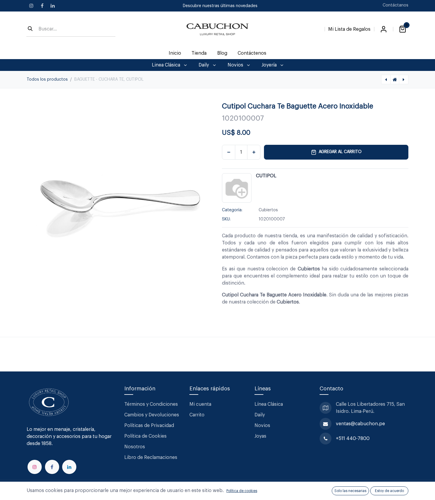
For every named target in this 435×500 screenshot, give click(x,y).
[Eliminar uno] (228, 152)
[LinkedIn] (52, 5)
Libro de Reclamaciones (150, 457)
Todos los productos (47, 79)
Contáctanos (395, 5)
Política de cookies (241, 491)
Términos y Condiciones (151, 404)
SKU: (226, 219)
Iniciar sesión (383, 29)
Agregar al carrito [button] (340, 152)
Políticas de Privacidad (149, 425)
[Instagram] (31, 5)
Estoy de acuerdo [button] (389, 491)
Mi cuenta (200, 404)
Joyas (260, 436)
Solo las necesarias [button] (350, 491)
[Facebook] (42, 5)
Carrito (196, 415)
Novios (262, 425)
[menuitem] (175, 53)
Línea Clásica (268, 404)
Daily (259, 415)
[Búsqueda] (30, 29)
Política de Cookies (145, 436)
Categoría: (232, 210)
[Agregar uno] (253, 152)
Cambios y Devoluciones (151, 415)
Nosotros (134, 446)
